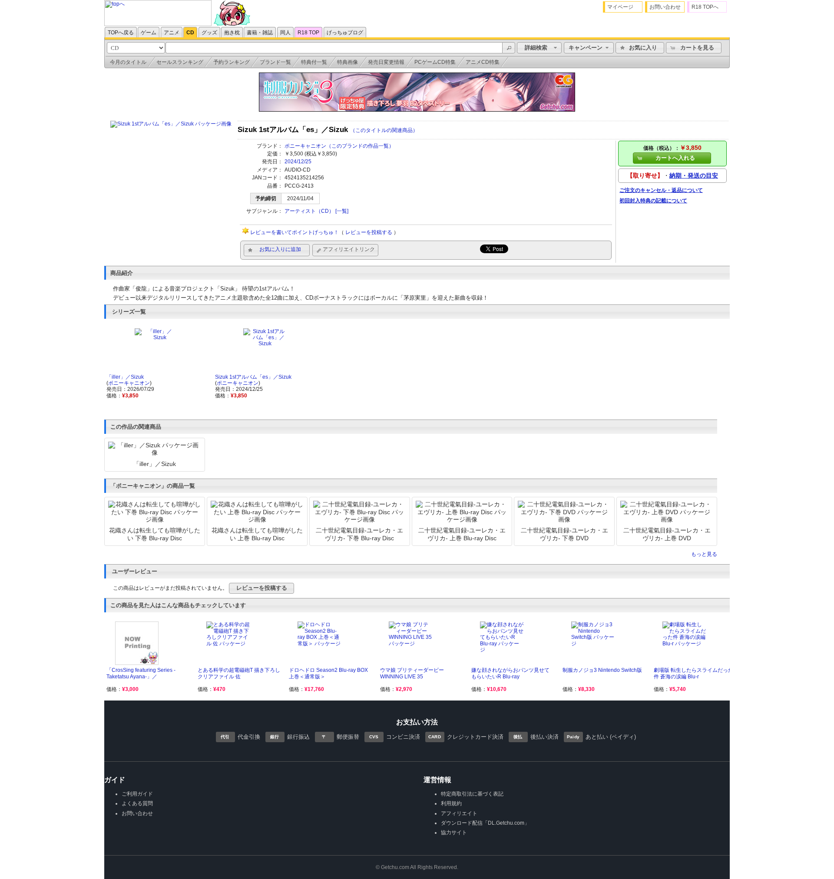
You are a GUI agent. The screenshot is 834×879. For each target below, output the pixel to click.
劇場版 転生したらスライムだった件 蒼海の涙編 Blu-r (693, 673)
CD (190, 33)
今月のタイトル (128, 62)
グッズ (209, 33)
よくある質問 (137, 803)
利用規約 (451, 803)
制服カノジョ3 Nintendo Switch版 (602, 670)
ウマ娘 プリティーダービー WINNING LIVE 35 (412, 673)
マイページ (620, 7)
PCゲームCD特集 (435, 62)
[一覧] (341, 211)
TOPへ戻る (121, 33)
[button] (508, 47)
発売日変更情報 (386, 62)
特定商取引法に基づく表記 (472, 794)
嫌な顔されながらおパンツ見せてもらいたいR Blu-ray (510, 673)
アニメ (171, 33)
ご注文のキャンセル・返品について (661, 190)
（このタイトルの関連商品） (384, 130)
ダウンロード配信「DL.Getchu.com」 (485, 823)
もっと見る (704, 554)
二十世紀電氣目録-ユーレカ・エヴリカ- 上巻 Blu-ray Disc (462, 534)
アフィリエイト (459, 813)
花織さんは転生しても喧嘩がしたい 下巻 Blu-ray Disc (154, 534)
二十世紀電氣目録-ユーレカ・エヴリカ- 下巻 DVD (564, 534)
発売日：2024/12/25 (239, 389)
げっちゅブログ (345, 33)
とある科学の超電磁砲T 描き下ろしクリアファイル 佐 (239, 673)
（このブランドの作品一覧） (360, 146)
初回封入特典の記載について (653, 201)
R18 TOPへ (705, 7)
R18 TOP (308, 33)
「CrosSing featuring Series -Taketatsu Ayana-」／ (140, 673)
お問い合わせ (665, 7)
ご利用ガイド (137, 794)
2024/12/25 (298, 162)
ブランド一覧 (275, 62)
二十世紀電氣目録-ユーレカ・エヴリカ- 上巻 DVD (667, 534)
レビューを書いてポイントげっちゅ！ (294, 232)
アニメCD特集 (483, 62)
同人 (285, 33)
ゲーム (148, 33)
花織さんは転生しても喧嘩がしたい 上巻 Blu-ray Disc (257, 534)
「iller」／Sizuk (125, 377)
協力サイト (454, 832)
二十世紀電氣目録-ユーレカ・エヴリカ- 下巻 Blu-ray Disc (359, 534)
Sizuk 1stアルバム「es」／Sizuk (253, 377)
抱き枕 (232, 33)
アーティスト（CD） (309, 211)
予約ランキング (231, 62)
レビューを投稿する (368, 232)
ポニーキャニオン (305, 146)
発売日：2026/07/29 (130, 389)
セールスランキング (179, 62)
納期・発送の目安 (693, 175)
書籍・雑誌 (260, 33)
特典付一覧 (314, 62)
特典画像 (347, 62)
